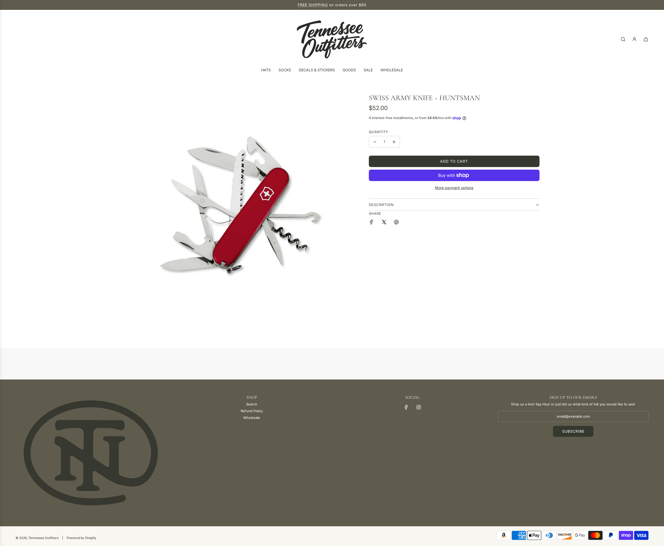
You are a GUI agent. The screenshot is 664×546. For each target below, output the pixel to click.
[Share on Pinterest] (396, 222)
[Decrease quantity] (375, 142)
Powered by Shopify (81, 538)
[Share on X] (384, 222)
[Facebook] (406, 407)
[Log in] (634, 39)
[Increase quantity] (394, 142)
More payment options (454, 187)
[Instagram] (418, 407)
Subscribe (573, 431)
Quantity (378, 132)
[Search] (623, 39)
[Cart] (646, 39)
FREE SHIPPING (313, 5)
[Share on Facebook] (371, 222)
